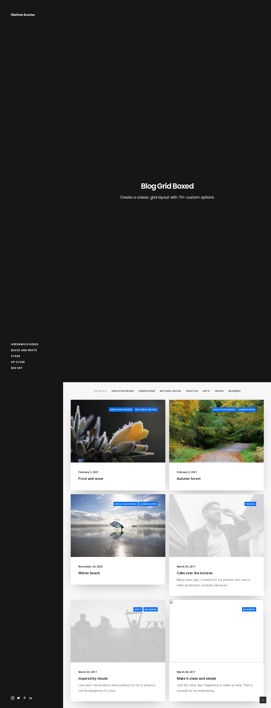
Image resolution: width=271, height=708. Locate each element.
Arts (206, 391)
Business (234, 391)
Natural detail (170, 391)
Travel (219, 391)
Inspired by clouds (93, 678)
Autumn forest (189, 478)
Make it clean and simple (196, 678)
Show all (100, 391)
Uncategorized (123, 391)
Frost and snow (90, 478)
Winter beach (89, 573)
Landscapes (146, 391)
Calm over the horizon (195, 573)
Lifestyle (192, 391)
